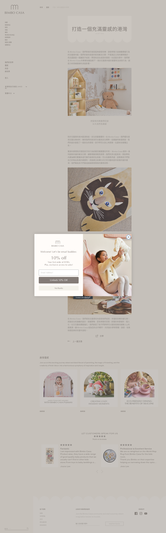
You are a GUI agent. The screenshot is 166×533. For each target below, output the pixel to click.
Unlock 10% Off (59, 280)
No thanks (59, 288)
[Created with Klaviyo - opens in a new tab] (83, 297)
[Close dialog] (128, 237)
